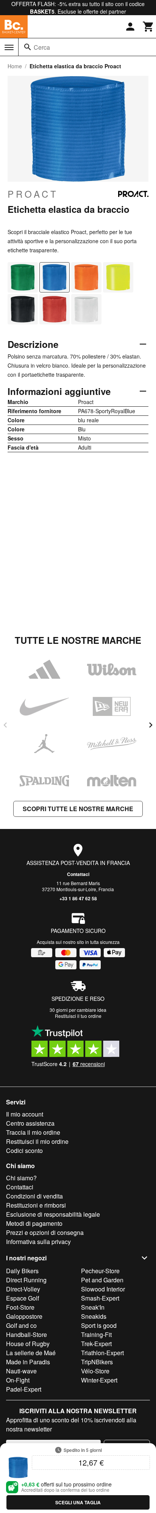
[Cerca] (27, 47)
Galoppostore (24, 1316)
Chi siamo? (21, 1177)
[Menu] (9, 47)
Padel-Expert (23, 1389)
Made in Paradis (28, 1361)
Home (15, 66)
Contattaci (78, 874)
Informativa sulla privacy (38, 1241)
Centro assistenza (30, 1123)
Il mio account (24, 1114)
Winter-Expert (99, 1380)
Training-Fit (96, 1334)
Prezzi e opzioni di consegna (45, 1232)
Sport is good (99, 1325)
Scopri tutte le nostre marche (78, 808)
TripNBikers (97, 1361)
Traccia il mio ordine (33, 1132)
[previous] (5, 725)
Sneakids (93, 1316)
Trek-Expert (96, 1343)
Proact (33, 194)
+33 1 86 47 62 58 (78, 898)
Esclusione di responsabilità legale (53, 1214)
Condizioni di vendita (34, 1196)
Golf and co (21, 1325)
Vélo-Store (95, 1371)
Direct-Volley (23, 1289)
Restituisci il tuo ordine (78, 1016)
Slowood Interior (103, 1289)
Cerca (42, 47)
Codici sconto (24, 1150)
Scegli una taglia (78, 1502)
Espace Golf (22, 1298)
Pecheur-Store (100, 1270)
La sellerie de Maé (31, 1352)
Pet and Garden (102, 1280)
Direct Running (26, 1280)
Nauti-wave (21, 1371)
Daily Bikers (22, 1270)
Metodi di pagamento (34, 1223)
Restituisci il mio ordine (37, 1141)
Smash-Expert (100, 1298)
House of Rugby (28, 1343)
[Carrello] (148, 26)
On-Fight (18, 1380)
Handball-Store (26, 1334)
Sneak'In (93, 1307)
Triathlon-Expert (102, 1352)
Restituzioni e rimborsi (36, 1205)
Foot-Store (20, 1307)
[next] (150, 725)
